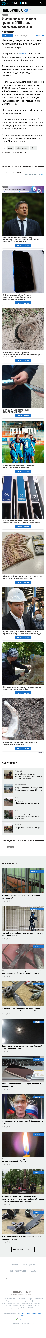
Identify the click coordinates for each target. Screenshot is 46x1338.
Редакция (14, 1265)
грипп (10, 148)
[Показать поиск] (41, 3)
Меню (42, 10)
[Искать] (41, 1278)
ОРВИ (33, 148)
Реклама (33, 1271)
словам (22, 54)
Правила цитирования (18, 1271)
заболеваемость (22, 148)
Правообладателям (28, 1265)
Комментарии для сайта (34, 175)
